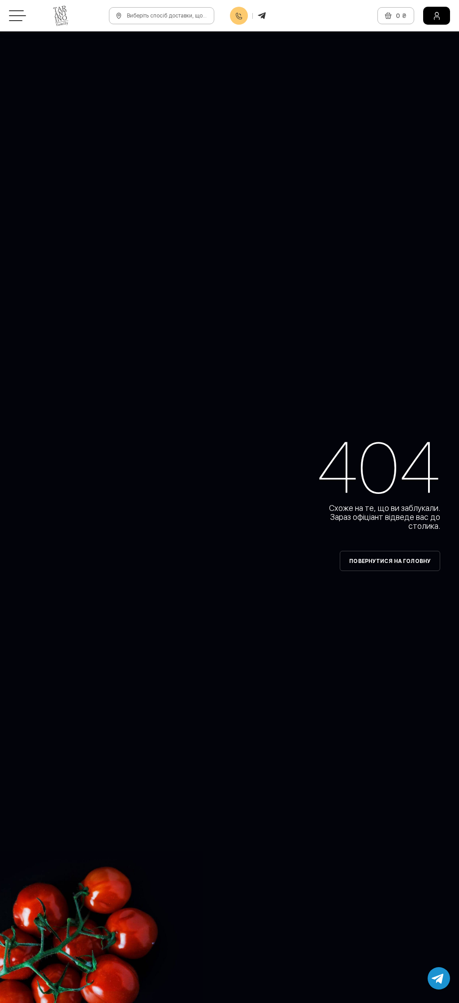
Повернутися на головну (390, 561)
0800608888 (239, 16)
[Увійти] (436, 16)
